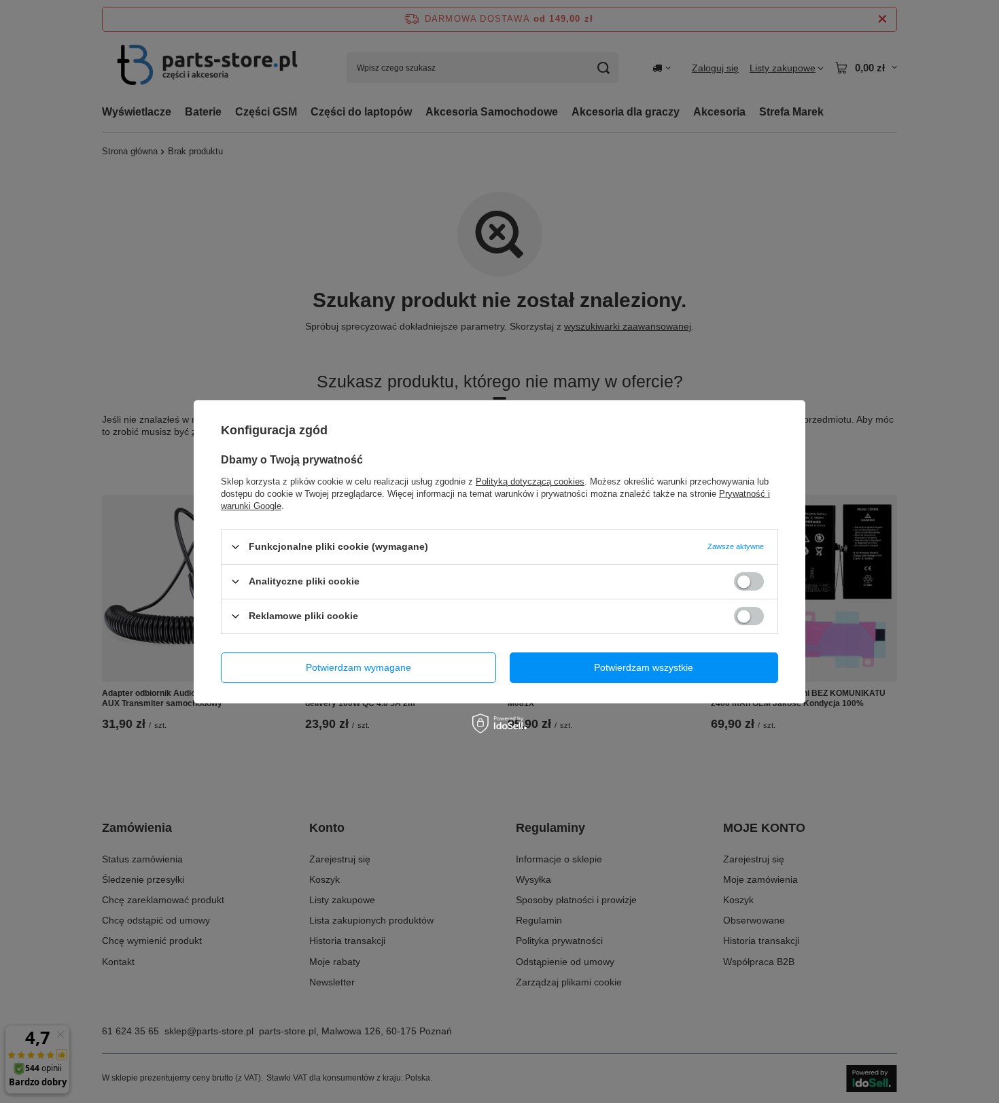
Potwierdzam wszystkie (643, 667)
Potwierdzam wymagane (358, 667)
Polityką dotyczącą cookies (530, 481)
